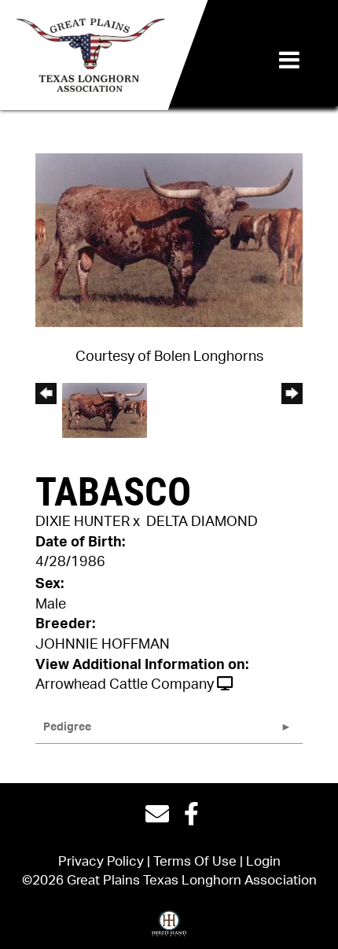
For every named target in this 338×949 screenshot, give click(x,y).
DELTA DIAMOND (202, 522)
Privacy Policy (101, 861)
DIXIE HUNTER (82, 522)
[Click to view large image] (169, 240)
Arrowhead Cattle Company (124, 685)
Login (263, 861)
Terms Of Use (195, 861)
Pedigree (67, 727)
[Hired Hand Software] (169, 927)
